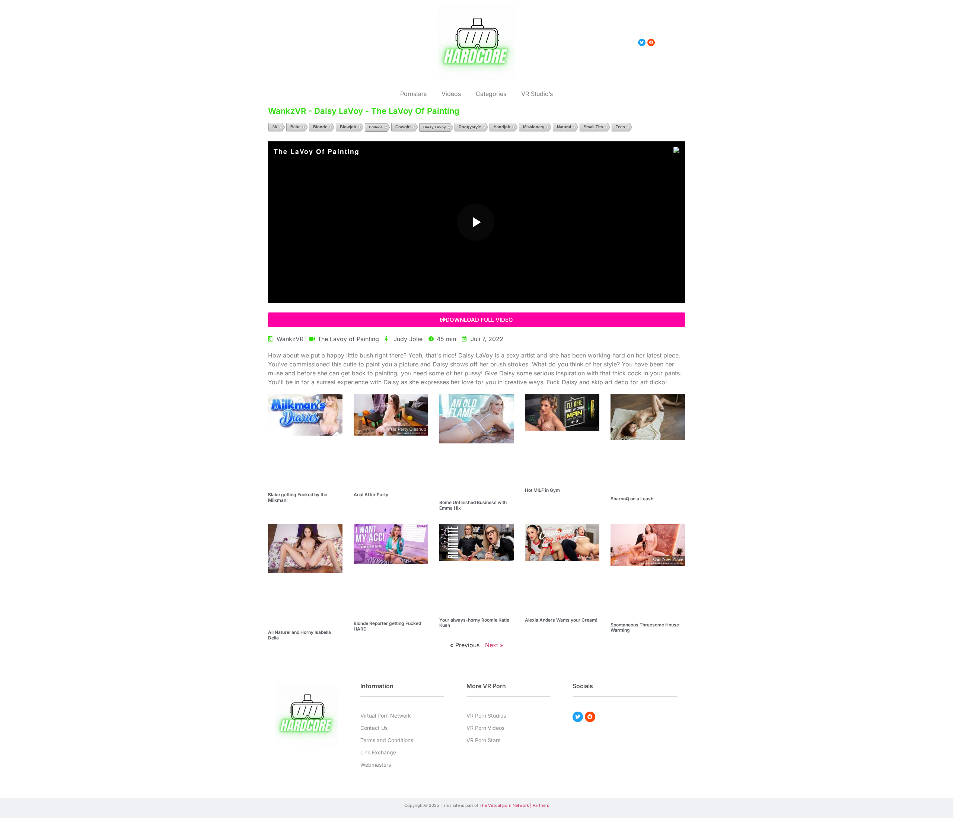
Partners (541, 805)
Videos (451, 93)
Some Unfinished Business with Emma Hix (473, 505)
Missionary (533, 127)
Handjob (502, 127)
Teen (620, 127)
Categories (491, 93)
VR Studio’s (537, 93)
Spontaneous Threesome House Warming (645, 627)
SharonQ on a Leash (632, 498)
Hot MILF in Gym (542, 490)
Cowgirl (403, 127)
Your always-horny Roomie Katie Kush (474, 622)
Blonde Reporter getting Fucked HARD (387, 625)
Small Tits (593, 127)
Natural (564, 127)
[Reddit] (590, 717)
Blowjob (348, 127)
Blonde (320, 127)
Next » (494, 645)
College (376, 127)
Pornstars (413, 93)
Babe (295, 127)
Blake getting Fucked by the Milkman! (297, 497)
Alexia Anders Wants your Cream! (561, 620)
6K (275, 127)
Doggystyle (470, 127)
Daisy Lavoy (434, 127)
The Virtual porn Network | (506, 805)
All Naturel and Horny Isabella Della (299, 634)
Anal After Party (371, 494)
